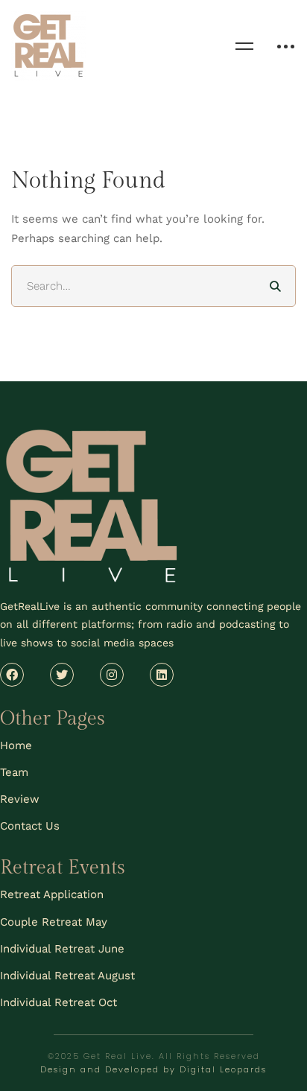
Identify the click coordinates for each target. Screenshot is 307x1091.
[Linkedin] (162, 675)
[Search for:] (153, 286)
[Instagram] (112, 675)
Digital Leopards (223, 1069)
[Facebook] (12, 675)
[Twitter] (62, 675)
